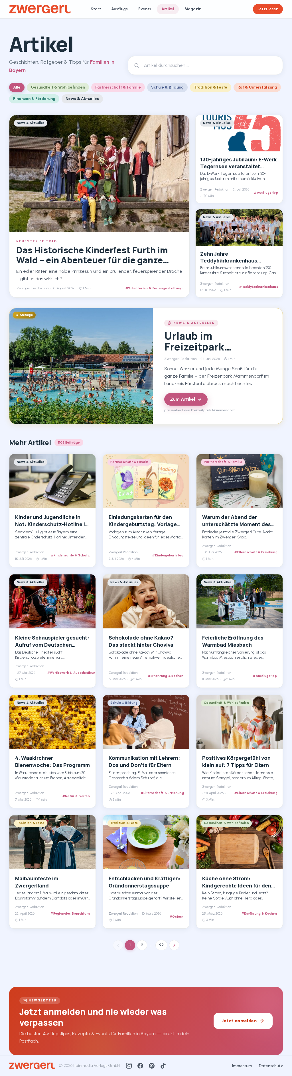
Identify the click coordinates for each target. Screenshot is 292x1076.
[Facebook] (140, 1066)
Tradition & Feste (210, 87)
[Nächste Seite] (174, 945)
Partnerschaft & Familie (118, 87)
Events (144, 9)
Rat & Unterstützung (257, 87)
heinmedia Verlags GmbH (96, 1065)
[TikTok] (163, 1066)
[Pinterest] (152, 1066)
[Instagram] (129, 1066)
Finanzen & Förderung (34, 98)
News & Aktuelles (82, 98)
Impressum (242, 1065)
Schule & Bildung (167, 87)
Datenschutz (271, 1065)
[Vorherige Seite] (118, 945)
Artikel (167, 9)
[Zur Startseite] (40, 9)
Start (96, 9)
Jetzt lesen (267, 9)
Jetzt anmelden (239, 1020)
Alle (17, 87)
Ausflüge (119, 9)
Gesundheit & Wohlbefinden (58, 87)
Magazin (192, 9)
